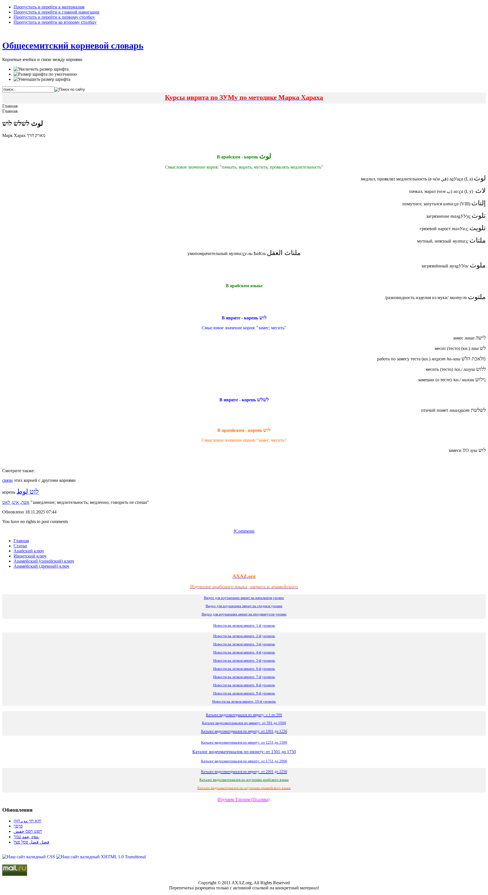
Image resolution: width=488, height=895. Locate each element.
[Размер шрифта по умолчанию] (45, 74)
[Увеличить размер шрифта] (41, 69)
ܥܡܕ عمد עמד (26, 836)
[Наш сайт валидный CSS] (29, 856)
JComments (244, 531)
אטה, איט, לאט (15, 502)
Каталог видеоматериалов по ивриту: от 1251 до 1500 (244, 742)
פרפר (18, 826)
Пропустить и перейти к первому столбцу (54, 17)
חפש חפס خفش (28, 831)
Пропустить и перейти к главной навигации (56, 12)
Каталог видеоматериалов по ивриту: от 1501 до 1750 (244, 751)
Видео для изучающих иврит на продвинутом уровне (244, 614)
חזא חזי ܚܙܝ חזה (27, 820)
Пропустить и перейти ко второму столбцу (55, 22)
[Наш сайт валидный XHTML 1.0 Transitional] (101, 856)
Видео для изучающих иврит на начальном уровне (244, 598)
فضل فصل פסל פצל (31, 842)
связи (7, 480)
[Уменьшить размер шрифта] (42, 79)
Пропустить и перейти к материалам (49, 7)
